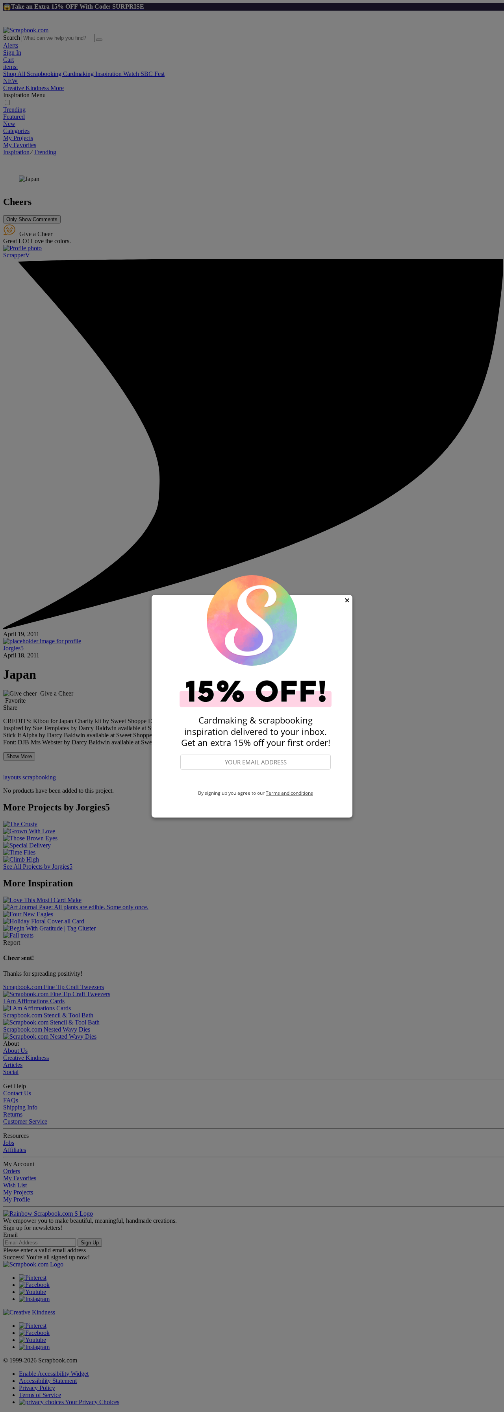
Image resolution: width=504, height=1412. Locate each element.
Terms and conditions (289, 793)
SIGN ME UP (255, 780)
